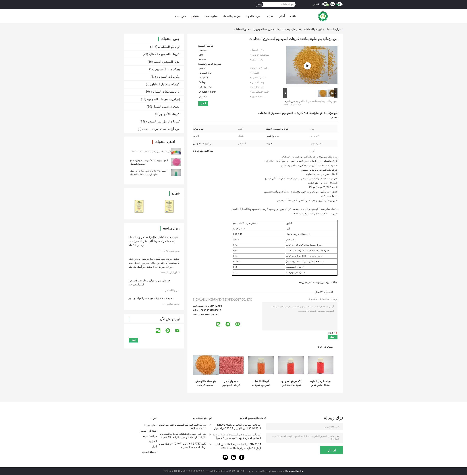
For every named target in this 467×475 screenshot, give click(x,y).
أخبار (282, 16)
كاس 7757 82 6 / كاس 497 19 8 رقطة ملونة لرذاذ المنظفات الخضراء (182, 445)
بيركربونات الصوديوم (167, 69)
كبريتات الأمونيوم (169, 114)
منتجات (195, 16)
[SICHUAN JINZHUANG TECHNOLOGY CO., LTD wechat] (160, 330)
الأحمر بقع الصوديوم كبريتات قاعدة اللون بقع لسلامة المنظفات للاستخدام (291, 383)
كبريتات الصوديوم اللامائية (164, 54)
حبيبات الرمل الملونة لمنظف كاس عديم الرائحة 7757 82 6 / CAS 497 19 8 (320, 383)
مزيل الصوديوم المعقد (166, 61)
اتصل (203, 103)
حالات (293, 16)
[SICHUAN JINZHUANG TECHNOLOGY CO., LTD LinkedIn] (233, 459)
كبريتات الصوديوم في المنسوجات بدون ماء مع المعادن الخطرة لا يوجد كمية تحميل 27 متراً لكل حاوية (237, 437)
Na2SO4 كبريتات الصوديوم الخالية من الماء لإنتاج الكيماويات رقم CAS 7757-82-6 (238, 446)
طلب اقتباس (319, 4)
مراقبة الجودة (253, 16)
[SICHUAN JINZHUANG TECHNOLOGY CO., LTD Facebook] (242, 459)
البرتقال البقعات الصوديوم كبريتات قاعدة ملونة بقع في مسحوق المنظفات (261, 383)
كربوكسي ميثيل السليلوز (165, 84)
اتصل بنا (270, 16)
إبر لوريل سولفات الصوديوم (163, 99)
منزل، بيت (180, 16)
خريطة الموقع (149, 451)
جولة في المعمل (231, 16)
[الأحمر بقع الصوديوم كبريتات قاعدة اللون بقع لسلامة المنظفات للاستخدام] (291, 365)
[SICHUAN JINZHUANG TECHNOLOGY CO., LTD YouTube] (225, 459)
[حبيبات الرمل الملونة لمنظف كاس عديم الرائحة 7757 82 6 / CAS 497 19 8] (320, 365)
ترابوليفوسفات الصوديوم (165, 91)
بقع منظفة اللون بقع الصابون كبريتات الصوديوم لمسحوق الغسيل (205, 383)
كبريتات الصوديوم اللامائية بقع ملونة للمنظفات (150, 151)
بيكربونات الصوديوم (168, 76)
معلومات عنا (211, 16)
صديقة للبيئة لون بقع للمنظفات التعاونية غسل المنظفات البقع (182, 426)
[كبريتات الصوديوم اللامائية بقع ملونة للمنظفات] (176, 151)
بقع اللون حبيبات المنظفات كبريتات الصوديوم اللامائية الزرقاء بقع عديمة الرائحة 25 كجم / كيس (183, 436)
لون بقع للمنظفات (313, 29)
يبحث (259, 4)
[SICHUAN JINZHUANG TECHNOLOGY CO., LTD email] (179, 330)
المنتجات (329, 29)
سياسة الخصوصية (295, 471)
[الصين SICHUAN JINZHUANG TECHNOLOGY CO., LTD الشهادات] (139, 206)
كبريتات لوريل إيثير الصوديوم (163, 121)
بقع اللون (326, 282)
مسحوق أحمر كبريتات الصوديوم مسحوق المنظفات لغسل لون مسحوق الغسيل (231, 383)
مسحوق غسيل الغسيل (166, 106)
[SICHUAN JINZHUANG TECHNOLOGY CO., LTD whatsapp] (170, 330)
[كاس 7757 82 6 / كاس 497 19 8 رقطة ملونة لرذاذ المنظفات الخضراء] (176, 172)
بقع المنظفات (315, 282)
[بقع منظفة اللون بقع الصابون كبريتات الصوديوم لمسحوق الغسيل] (206, 365)
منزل (338, 29)
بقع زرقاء (303, 282)
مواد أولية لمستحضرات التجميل (161, 129)
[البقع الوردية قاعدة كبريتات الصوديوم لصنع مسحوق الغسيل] (176, 162)
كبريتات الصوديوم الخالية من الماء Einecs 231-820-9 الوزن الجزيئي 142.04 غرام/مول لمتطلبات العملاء (237, 427)
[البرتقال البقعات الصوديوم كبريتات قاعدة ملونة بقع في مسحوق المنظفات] (261, 365)
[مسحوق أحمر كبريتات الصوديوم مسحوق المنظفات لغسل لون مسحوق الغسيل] (231, 365)
